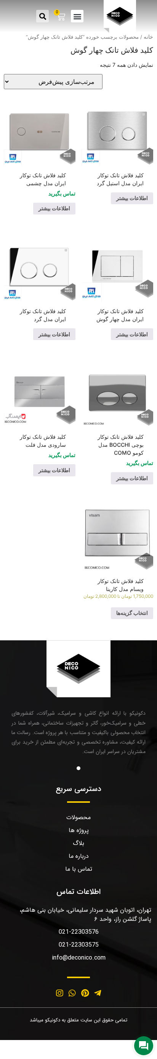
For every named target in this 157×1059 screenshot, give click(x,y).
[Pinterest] (84, 993)
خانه (148, 36)
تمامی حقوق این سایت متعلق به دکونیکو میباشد (78, 1020)
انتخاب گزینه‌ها (132, 613)
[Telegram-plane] (97, 993)
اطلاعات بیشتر (132, 198)
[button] (77, 16)
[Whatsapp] (72, 993)
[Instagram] (59, 993)
